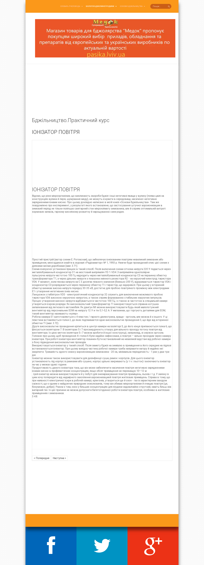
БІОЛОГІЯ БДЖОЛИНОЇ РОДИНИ (100, 6)
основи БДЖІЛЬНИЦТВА (131, 6)
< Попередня (41, 458)
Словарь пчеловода (70, 6)
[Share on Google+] (152, 546)
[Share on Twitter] (101, 546)
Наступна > (59, 458)
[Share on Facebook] (51, 546)
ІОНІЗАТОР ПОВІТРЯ (56, 132)
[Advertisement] (102, 94)
